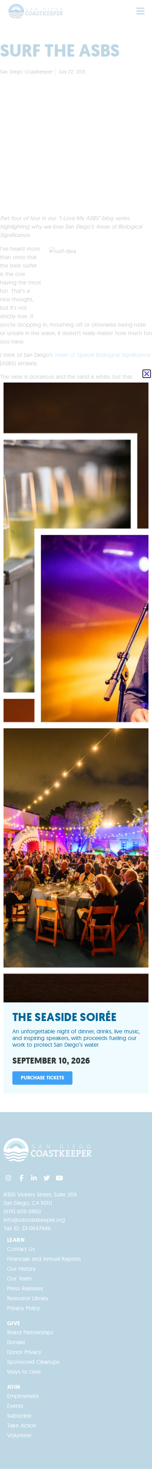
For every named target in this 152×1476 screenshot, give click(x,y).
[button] (146, 373)
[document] (76, 738)
